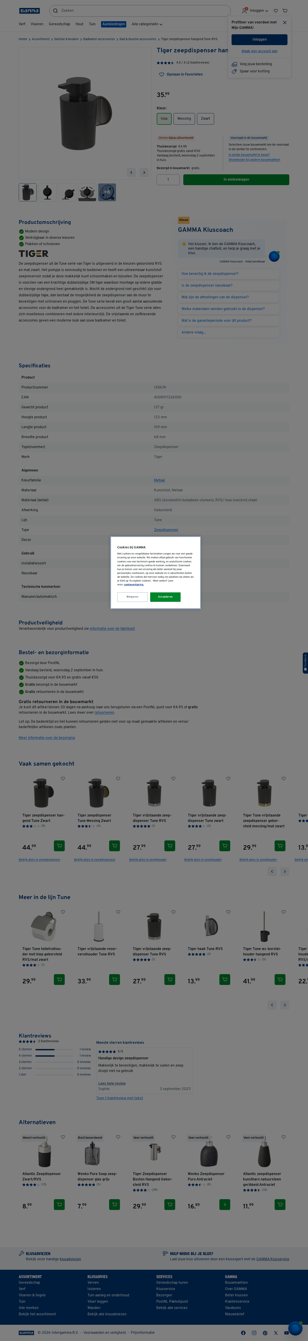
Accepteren (165, 597)
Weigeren (132, 597)
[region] (155, 572)
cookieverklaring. (134, 584)
